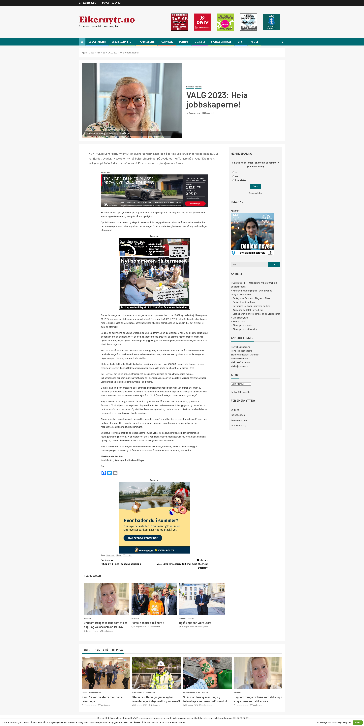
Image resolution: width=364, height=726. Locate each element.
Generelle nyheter (122, 42)
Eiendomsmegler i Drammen (245, 354)
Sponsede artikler (221, 42)
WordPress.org (238, 425)
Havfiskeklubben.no (240, 347)
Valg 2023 (127, 555)
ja (236, 172)
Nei (236, 176)
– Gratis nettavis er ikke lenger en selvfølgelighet (255, 314)
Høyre (118, 555)
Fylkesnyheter (146, 42)
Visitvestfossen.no (240, 362)
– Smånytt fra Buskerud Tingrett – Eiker (250, 298)
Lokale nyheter (97, 42)
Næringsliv (167, 42)
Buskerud (110, 555)
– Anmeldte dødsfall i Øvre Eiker (247, 310)
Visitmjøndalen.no (239, 366)
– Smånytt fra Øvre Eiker (243, 302)
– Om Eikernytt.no (239, 317)
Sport (241, 42)
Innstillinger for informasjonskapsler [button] (334, 722)
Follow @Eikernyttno (241, 392)
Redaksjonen (194, 113)
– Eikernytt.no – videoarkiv (244, 329)
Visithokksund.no (239, 358)
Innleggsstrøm (238, 415)
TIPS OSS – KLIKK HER (110, 3)
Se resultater (255, 193)
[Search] (282, 42)
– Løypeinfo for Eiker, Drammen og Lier (250, 306)
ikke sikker (241, 180)
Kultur (254, 42)
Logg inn (235, 409)
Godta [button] (357, 722)
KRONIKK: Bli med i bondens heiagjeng (121, 562)
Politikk (183, 42)
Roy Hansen (105, 705)
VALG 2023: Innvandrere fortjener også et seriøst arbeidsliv (182, 564)
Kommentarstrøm (239, 420)
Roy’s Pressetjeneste (241, 350)
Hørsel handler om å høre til (148, 622)
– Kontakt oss (238, 321)
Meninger (200, 42)
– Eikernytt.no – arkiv (241, 325)
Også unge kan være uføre (195, 622)
